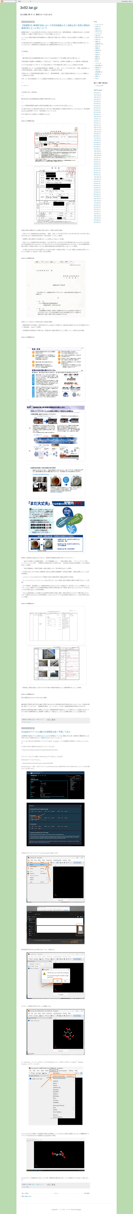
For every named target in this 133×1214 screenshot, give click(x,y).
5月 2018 (96, 134)
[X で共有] (51, 720)
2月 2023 (96, 205)
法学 (96, 26)
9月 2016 (96, 114)
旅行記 (97, 31)
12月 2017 (96, 131)
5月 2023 (96, 211)
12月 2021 (96, 179)
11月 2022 (96, 200)
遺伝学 (97, 74)
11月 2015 (96, 95)
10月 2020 (96, 151)
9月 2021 (96, 174)
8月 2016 (96, 112)
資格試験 (97, 72)
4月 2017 (96, 121)
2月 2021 (96, 159)
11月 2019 (96, 140)
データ (97, 33)
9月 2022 (96, 196)
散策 (96, 28)
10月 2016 (96, 116)
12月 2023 (96, 218)
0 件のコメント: (40, 719)
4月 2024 (96, 220)
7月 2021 (96, 170)
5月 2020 (96, 144)
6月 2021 (96, 168)
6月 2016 (96, 108)
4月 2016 (96, 103)
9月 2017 (96, 125)
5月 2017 (96, 123)
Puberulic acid (44, 736)
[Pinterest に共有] (54, 720)
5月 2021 (96, 166)
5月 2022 (96, 187)
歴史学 (97, 67)
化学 (27, 1187)
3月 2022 (96, 183)
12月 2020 (96, 155)
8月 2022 (96, 194)
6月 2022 (96, 190)
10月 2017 (96, 127)
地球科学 (97, 44)
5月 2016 (96, 105)
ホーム (56, 1193)
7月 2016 (96, 110)
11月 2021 (96, 177)
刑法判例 (97, 65)
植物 (96, 41)
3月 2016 (96, 101)
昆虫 (96, 54)
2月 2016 (96, 99)
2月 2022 (96, 181)
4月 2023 (96, 209)
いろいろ (28, 722)
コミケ (97, 63)
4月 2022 (96, 185)
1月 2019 (96, 138)
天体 (96, 52)
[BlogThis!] (49, 720)
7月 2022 (96, 192)
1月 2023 (96, 203)
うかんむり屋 (99, 85)
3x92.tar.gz (29, 8)
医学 (96, 76)
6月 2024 (96, 222)
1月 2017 (96, 118)
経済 (96, 59)
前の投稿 (86, 1193)
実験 (96, 48)
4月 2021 (96, 164)
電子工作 (97, 37)
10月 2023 (96, 216)
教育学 (97, 50)
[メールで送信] (47, 720)
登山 (96, 46)
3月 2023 (96, 207)
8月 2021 (96, 172)
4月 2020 (96, 142)
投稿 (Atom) (28, 1196)
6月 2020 (96, 146)
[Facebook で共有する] (53, 720)
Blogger (79, 1209)
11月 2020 (96, 153)
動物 (96, 57)
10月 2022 (96, 198)
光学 (96, 35)
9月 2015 (96, 93)
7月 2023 (96, 213)
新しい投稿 (25, 1193)
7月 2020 (96, 149)
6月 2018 (96, 136)
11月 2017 (96, 129)
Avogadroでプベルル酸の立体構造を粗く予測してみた (46, 732)
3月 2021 (96, 162)
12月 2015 (96, 97)
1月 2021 (96, 157)
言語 (96, 69)
